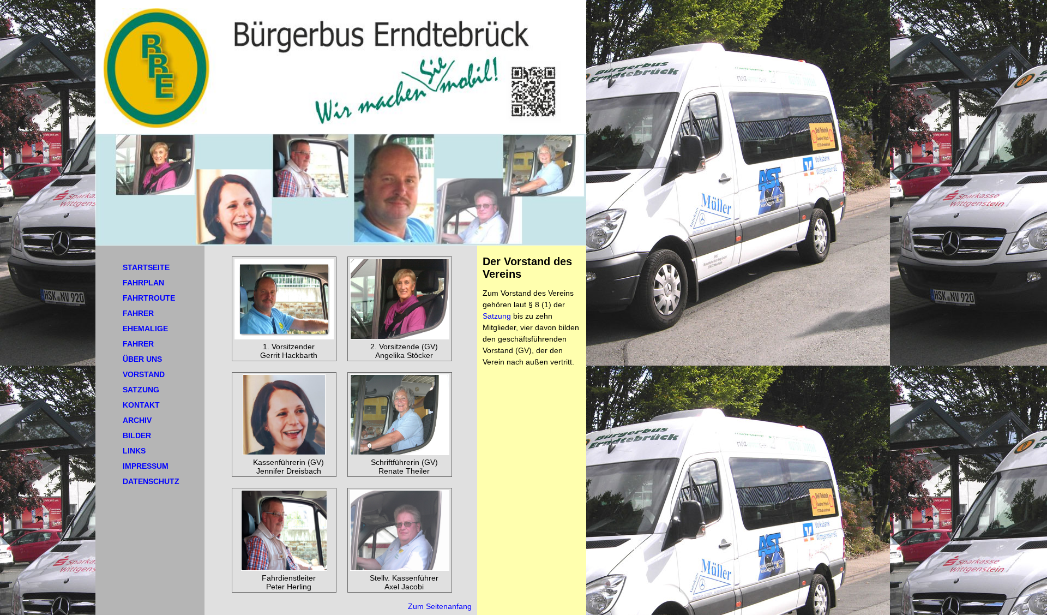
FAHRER (138, 313)
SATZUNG (141, 389)
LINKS (134, 450)
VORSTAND (144, 374)
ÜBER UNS (142, 359)
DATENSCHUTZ (151, 481)
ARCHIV (137, 420)
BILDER (137, 435)
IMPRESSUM (146, 466)
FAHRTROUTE (149, 298)
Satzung (497, 316)
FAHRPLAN (143, 282)
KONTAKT (141, 405)
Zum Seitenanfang (440, 606)
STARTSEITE (146, 267)
